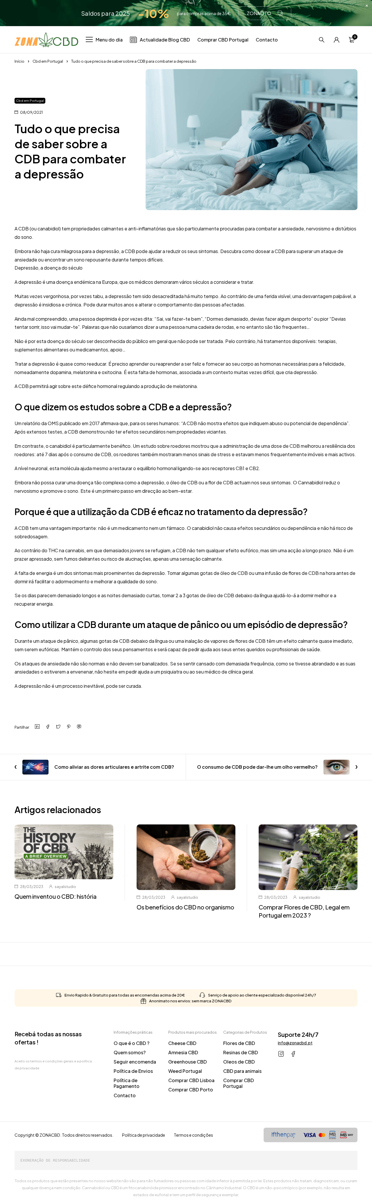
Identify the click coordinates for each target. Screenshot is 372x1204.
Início (19, 61)
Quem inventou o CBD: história (55, 896)
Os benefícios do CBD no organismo (185, 907)
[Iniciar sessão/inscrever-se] (336, 39)
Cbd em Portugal (48, 61)
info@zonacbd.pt (295, 1042)
